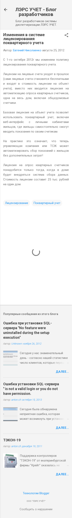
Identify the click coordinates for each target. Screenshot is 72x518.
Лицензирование (16, 203)
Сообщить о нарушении (36, 509)
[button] (66, 35)
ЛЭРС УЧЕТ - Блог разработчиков (36, 12)
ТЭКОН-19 (12, 440)
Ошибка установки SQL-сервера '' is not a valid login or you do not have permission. (31, 389)
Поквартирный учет (46, 203)
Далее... (62, 371)
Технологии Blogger (36, 493)
